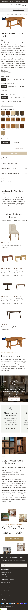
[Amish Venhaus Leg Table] (14, 314)
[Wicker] (3, 133)
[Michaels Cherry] (3, 126)
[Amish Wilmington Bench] (7, 258)
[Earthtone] (3, 119)
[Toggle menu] (1, 5)
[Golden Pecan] (8, 119)
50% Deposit (16, 142)
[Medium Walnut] (23, 119)
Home (2, 14)
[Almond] (3, 113)
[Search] (23, 5)
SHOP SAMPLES (10, 429)
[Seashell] (17, 126)
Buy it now (14, 153)
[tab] (6, 221)
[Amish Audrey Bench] (20, 258)
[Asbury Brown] (8, 113)
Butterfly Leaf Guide (6, 73)
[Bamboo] (13, 113)
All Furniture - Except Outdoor (14, 14)
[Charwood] (22, 113)
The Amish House (10, 606)
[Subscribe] (25, 565)
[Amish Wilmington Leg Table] (20, 286)
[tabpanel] (14, 277)
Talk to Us (14, 399)
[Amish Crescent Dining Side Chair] (14, 232)
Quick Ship (18, 481)
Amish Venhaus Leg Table (8, 327)
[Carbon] (17, 113)
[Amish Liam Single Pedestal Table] (7, 286)
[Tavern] (22, 126)
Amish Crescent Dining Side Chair (11, 245)
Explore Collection (18, 10)
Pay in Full (5, 142)
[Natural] (8, 126)
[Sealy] (13, 126)
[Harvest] (13, 119)
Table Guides (4, 71)
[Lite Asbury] (18, 119)
